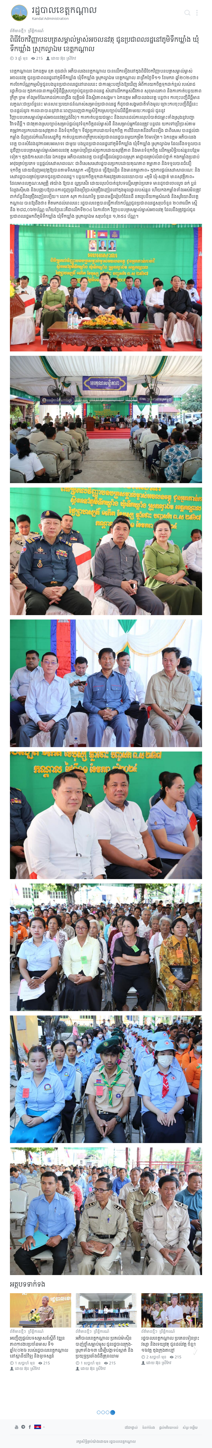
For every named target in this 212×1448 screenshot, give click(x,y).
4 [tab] (113, 1412)
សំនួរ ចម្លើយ (190, 1427)
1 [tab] (99, 1412)
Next (195, 1349)
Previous (16, 1349)
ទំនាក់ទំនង (148, 1427)
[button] (197, 13)
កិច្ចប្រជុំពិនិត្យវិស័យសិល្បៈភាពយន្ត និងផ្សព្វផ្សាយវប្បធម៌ (103, 1341)
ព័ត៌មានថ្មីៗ (18, 30)
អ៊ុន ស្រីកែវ (68, 58)
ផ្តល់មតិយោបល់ (168, 1427)
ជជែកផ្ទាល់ (131, 1427)
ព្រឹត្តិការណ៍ (36, 30)
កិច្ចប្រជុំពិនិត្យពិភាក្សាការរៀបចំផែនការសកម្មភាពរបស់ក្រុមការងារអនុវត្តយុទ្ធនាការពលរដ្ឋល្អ (171, 1344)
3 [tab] (109, 1412)
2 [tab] (104, 1412)
